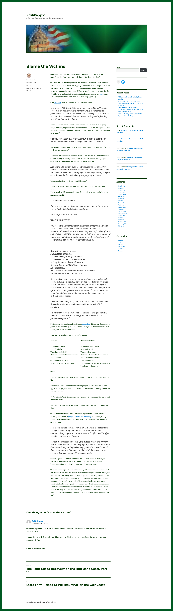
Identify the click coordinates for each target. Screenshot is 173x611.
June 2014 (121, 201)
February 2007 (122, 224)
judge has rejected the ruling (79, 417)
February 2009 (122, 213)
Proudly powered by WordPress (46, 602)
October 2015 (122, 190)
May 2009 (121, 209)
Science (120, 251)
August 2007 (122, 215)
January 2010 (122, 207)
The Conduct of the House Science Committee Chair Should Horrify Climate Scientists (131, 103)
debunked (86, 324)
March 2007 (122, 222)
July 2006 (121, 226)
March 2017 (122, 186)
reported (57, 102)
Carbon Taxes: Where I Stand (127, 107)
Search (119, 67)
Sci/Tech (121, 249)
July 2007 (121, 217)
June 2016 (121, 188)
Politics (120, 245)
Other (120, 242)
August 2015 (122, 194)
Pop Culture (121, 247)
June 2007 (121, 220)
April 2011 (121, 203)
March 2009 (122, 211)
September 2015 (123, 192)
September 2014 (123, 196)
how (101, 94)
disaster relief (30, 88)
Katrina (28, 85)
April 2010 (121, 205)
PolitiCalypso (35, 15)
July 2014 (121, 199)
